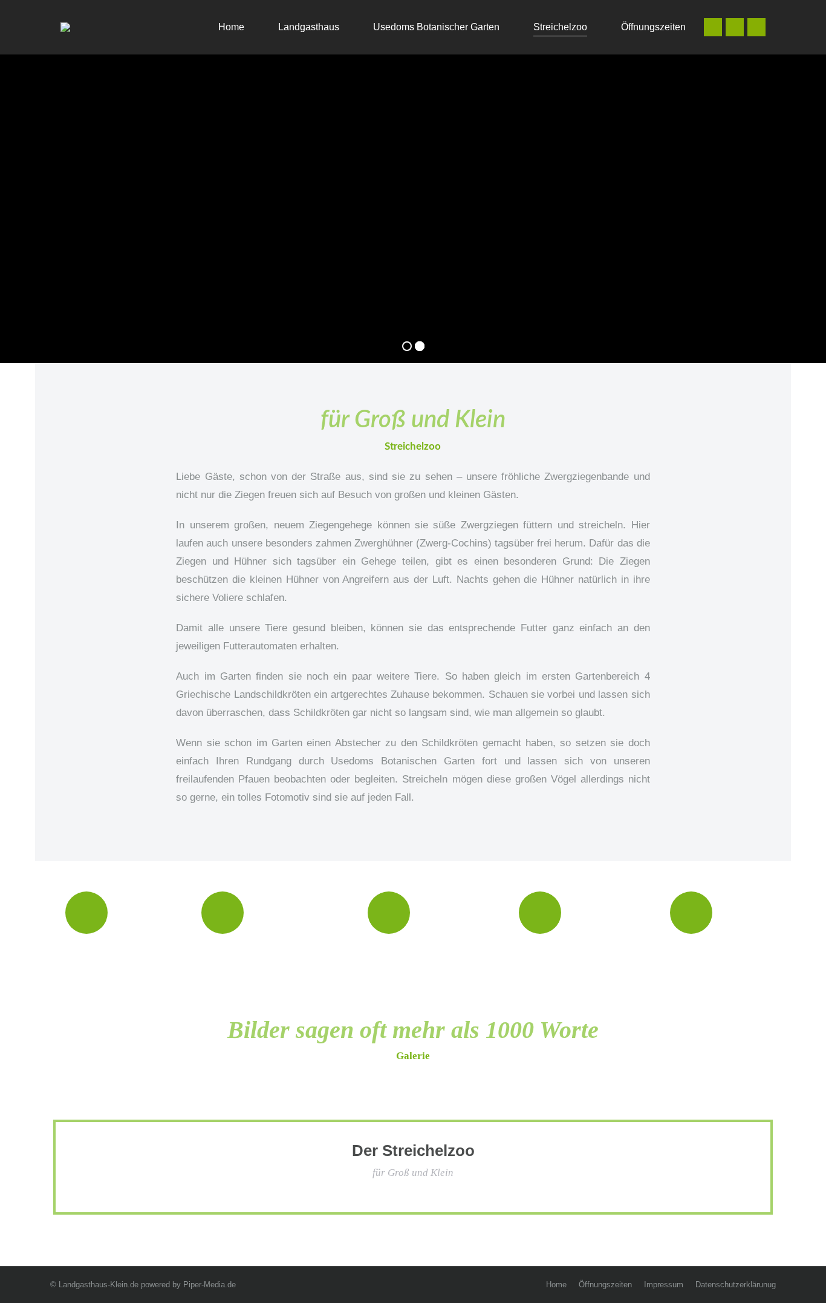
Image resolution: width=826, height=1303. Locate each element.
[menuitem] (223, 27)
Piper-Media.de (209, 1284)
